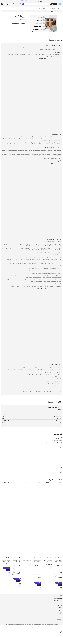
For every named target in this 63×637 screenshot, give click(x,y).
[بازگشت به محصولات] (2, 8)
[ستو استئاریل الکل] (16, 519)
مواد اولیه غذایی (60, 623)
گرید (61, 572)
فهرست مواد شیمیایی (56, 8)
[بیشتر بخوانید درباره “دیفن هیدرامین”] (30, 564)
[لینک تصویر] (61, 595)
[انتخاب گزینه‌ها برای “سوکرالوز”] (9, 574)
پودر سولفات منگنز (37, 565)
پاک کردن (55, 578)
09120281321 (60, 603)
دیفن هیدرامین (27, 562)
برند (61, 568)
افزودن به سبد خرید (58, 582)
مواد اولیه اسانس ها (59, 619)
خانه (61, 8)
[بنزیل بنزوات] (47, 519)
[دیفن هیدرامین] (26, 519)
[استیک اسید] (57, 519)
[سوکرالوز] (5, 519)
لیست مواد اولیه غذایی (58, 560)
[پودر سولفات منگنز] (36, 519)
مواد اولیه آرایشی (60, 618)
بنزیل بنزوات (49, 564)
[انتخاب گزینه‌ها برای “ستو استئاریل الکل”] (19, 585)
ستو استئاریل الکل (16, 562)
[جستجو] (23, 4)
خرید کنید (60, 584)
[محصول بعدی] (1, 8)
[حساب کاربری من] (11, 4)
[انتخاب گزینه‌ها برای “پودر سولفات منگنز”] (40, 589)
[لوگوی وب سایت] (60, 4)
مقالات (61, 614)
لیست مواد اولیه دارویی (47, 8)
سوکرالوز (8, 563)
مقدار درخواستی (60, 577)
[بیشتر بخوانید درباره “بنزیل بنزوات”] (50, 567)
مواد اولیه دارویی (60, 620)
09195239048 (60, 605)
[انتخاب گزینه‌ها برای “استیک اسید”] (61, 589)
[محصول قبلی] (3, 8)
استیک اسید (59, 565)
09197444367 (60, 607)
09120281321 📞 (17, 4)
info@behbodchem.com (57, 609)
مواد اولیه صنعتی (60, 621)
